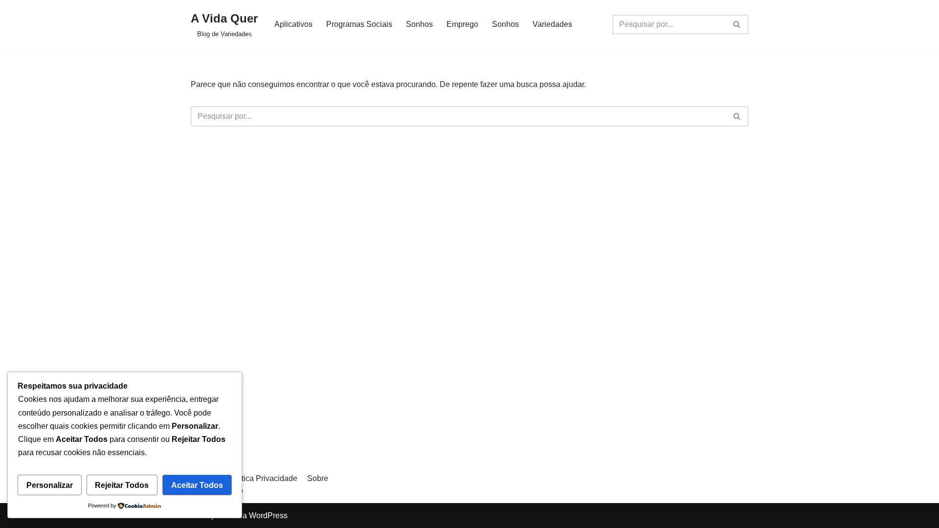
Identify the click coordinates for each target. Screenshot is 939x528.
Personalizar (49, 485)
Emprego (462, 24)
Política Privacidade (262, 478)
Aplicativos (293, 24)
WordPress (268, 515)
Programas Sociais (359, 24)
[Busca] (737, 24)
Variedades (552, 24)
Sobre (317, 478)
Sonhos (419, 24)
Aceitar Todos (197, 485)
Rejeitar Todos (122, 485)
